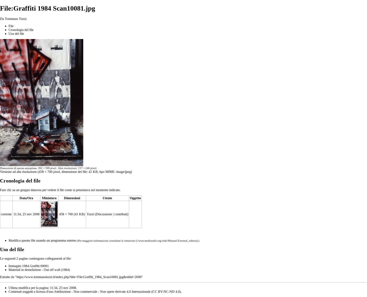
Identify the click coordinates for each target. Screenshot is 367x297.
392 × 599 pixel (47, 168)
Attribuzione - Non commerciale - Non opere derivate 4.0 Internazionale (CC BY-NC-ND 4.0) (117, 291)
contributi (120, 214)
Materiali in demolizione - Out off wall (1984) (39, 270)
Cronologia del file (21, 30)
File (11, 26)
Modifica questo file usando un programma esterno (42, 240)
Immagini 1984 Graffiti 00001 (28, 266)
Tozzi (90, 214)
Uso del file (16, 33)
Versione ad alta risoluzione (18, 172)
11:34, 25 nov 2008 (26, 214)
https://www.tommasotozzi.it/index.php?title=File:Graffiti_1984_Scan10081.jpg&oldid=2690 (79, 277)
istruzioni (129, 240)
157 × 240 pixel (87, 168)
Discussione (104, 214)
